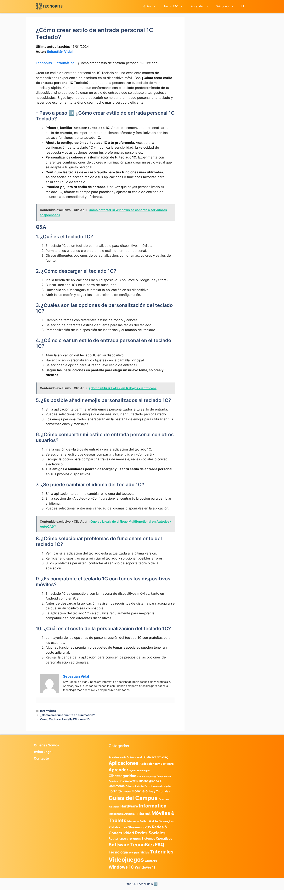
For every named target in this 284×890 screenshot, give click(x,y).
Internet (143, 813)
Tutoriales (161, 852)
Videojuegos (126, 859)
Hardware (129, 806)
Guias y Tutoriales (157, 791)
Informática (64, 63)
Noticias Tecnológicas (161, 821)
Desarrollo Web (128, 781)
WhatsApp (151, 860)
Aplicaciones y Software (156, 764)
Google (138, 791)
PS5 (148, 827)
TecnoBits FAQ (147, 844)
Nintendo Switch (137, 821)
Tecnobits (44, 63)
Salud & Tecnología (130, 838)
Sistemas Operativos (157, 838)
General (127, 791)
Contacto (41, 758)
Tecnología (118, 852)
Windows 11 (145, 867)
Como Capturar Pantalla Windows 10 (65, 719)
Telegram (134, 852)
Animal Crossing (157, 757)
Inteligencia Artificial (122, 813)
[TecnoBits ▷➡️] (49, 6)
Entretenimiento (135, 786)
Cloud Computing (146, 776)
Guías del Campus (133, 798)
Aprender (197, 6)
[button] (243, 6)
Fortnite (115, 791)
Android (141, 757)
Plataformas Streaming (126, 827)
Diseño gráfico (149, 781)
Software (119, 844)
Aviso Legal (43, 752)
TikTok (144, 852)
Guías (147, 6)
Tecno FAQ (171, 6)
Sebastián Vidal (60, 52)
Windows (222, 6)
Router (113, 838)
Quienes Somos (46, 745)
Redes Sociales (150, 832)
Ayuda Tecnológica (139, 770)
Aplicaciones (124, 763)
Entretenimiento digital (158, 786)
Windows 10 (121, 867)
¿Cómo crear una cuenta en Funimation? (67, 715)
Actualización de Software (122, 757)
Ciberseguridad (122, 775)
